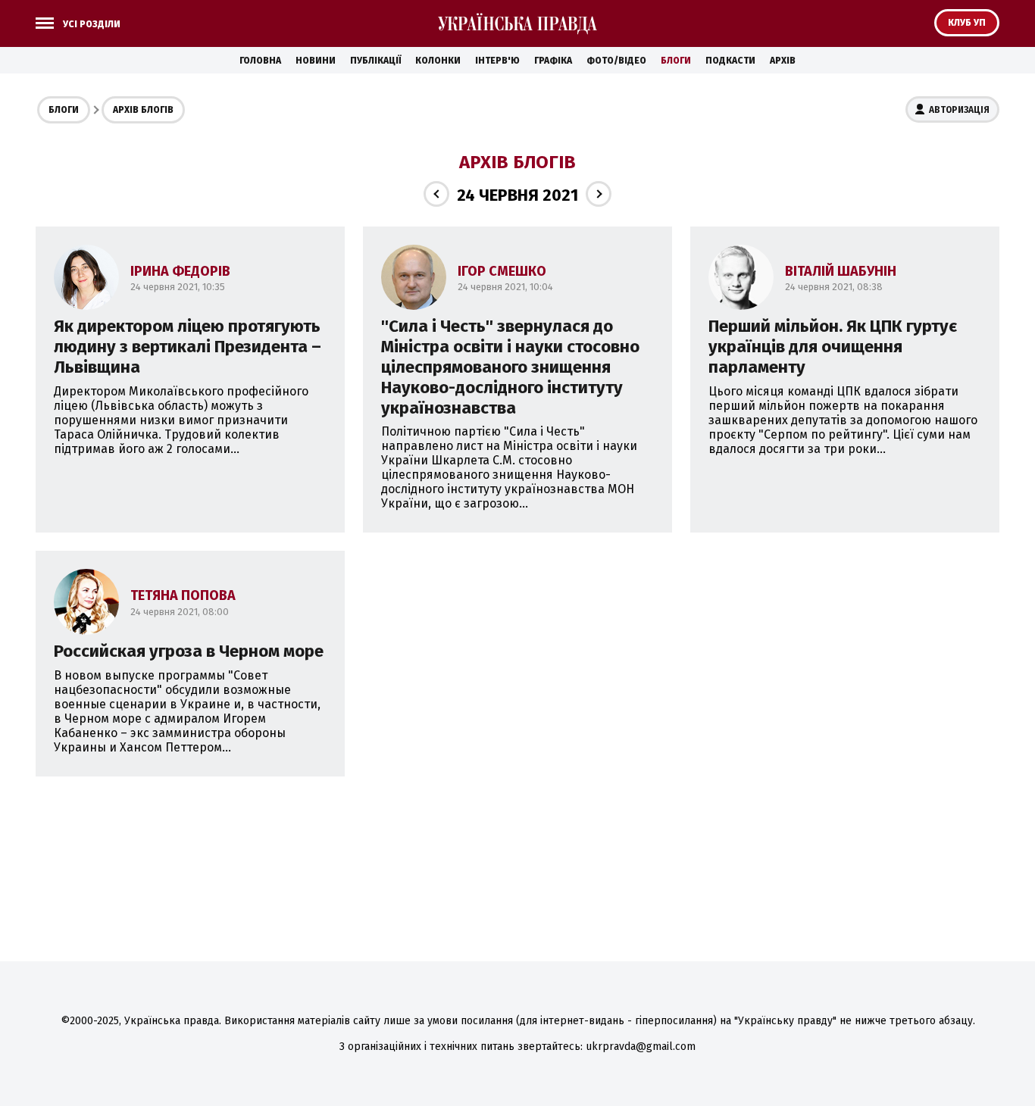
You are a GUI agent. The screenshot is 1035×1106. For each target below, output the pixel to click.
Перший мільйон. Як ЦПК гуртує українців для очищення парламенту (832, 346)
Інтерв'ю (497, 60)
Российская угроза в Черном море (189, 651)
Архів (783, 60)
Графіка (553, 60)
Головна (260, 60)
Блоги (676, 60)
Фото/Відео (616, 60)
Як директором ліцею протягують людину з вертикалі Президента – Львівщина (187, 346)
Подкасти (730, 60)
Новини (315, 60)
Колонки (438, 60)
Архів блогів (143, 110)
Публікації (375, 60)
